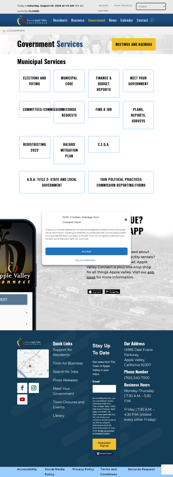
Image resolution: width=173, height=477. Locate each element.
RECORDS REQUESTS (69, 112)
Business (77, 20)
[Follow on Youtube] (22, 399)
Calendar (126, 20)
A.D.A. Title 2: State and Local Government (52, 182)
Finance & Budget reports (104, 83)
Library (58, 416)
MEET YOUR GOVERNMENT (138, 80)
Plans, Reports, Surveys (138, 115)
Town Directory (123, 5)
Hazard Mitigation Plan (69, 150)
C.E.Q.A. (104, 144)
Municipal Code (69, 80)
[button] (126, 219)
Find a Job (104, 109)
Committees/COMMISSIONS (36, 109)
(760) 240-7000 (137, 378)
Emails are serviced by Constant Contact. (103, 432)
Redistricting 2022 (34, 147)
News (113, 20)
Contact (142, 20)
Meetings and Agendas (134, 44)
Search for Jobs (65, 372)
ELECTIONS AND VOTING (34, 80)
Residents (60, 20)
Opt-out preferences (85, 260)
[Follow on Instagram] (34, 388)
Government (96, 20)
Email (96, 381)
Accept (86, 251)
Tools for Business (68, 363)
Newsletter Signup (104, 444)
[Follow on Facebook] (22, 388)
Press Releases (65, 380)
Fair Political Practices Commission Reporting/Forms (121, 182)
